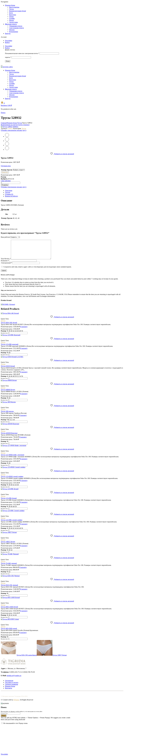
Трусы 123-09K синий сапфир (11, 520)
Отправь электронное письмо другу (13, 130)
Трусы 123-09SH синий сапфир (12, 476)
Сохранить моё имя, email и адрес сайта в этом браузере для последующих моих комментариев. (37, 267)
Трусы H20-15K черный (9, 585)
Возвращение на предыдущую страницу (15, 125)
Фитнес (12, 30)
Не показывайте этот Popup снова (15, 723)
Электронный (6, 263)
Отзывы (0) (9, 194)
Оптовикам (9, 680)
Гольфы (12, 18)
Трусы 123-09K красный (9, 344)
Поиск (3, 715)
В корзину (5, 185)
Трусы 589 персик (7, 411)
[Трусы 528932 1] (6, 126)
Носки (11, 20)
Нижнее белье (10, 5)
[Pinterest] (7, 145)
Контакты (8, 688)
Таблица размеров (11, 684)
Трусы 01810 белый (8, 366)
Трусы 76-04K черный (9, 563)
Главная (3, 123)
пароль (8, 57)
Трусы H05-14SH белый (9, 607)
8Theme (16, 700)
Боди (11, 13)
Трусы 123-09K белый (9, 498)
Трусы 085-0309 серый (9, 628)
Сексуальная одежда (16, 28)
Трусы (11, 9)
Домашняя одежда (15, 26)
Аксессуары (13, 22)
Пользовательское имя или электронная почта (22, 53)
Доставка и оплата (11, 682)
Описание (8, 190)
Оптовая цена (6, 166)
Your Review (6, 259)
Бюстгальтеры (14, 7)
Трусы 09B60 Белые (8, 389)
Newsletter (8, 40)
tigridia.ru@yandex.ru (14, 675)
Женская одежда (11, 24)
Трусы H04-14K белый (9, 322)
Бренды (7, 33)
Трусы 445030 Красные (9, 433)
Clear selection (6, 181)
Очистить (5, 172)
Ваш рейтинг (5, 237)
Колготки (12, 15)
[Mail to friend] (7, 149)
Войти (7, 42)
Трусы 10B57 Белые (8, 541)
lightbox (15, 126)
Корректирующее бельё (17, 11)
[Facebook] (7, 141)
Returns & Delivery (11, 196)
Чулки (11, 16)
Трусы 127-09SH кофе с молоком (12, 455)
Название (5, 261)
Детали (7, 192)
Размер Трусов (6, 170)
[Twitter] (7, 136)
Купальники (13, 31)
